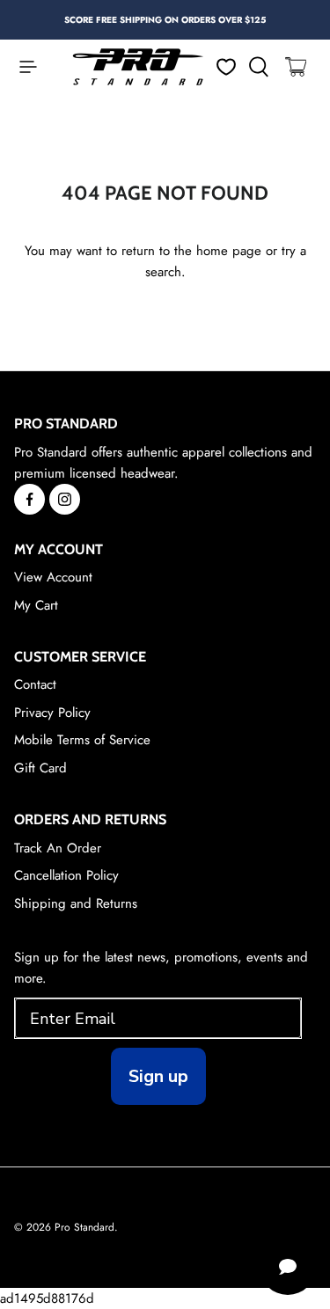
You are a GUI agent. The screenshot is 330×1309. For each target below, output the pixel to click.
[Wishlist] (226, 67)
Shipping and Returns (75, 903)
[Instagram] (64, 499)
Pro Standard (84, 1227)
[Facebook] (29, 499)
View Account (53, 577)
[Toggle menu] (19, 67)
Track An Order (57, 848)
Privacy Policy (52, 712)
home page (228, 250)
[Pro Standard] (138, 66)
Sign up (158, 1076)
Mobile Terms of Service (82, 740)
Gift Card (40, 768)
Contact (35, 684)
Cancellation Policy (66, 875)
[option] (165, 20)
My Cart (36, 605)
